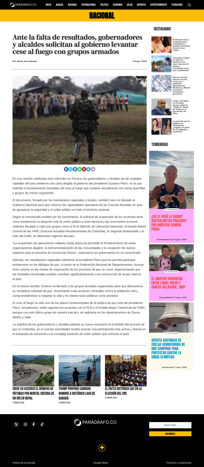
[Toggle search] (189, 5)
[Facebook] (66, 169)
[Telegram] (88, 169)
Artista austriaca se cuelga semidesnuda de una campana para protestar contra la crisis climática (168, 349)
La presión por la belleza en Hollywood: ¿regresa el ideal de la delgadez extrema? (181, 126)
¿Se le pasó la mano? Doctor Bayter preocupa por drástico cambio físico (168, 223)
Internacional (89, 5)
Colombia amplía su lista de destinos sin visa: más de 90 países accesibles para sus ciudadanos (181, 64)
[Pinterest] (84, 169)
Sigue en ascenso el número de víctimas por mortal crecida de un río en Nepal (33, 393)
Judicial (59, 5)
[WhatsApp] (79, 169)
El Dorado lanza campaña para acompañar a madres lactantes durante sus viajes (181, 44)
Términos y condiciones (178, 462)
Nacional (72, 5)
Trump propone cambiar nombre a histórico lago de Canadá (77, 393)
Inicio (48, 5)
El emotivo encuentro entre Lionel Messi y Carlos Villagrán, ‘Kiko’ (168, 283)
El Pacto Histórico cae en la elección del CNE (123, 391)
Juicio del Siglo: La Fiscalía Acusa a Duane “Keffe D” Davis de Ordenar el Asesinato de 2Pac (181, 107)
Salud (129, 5)
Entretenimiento (158, 5)
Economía (117, 5)
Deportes (141, 5)
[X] (70, 169)
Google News (101, 462)
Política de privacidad (24, 462)
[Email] (93, 169)
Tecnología (176, 5)
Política (104, 5)
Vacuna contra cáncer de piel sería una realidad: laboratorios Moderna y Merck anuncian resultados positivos (181, 85)
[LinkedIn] (75, 169)
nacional (102, 15)
